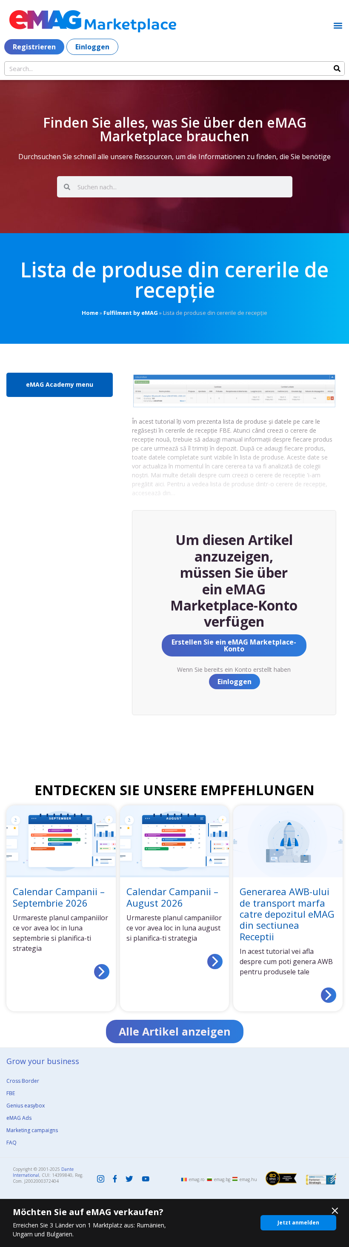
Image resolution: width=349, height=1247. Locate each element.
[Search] (337, 68)
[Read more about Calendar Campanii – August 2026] (215, 961)
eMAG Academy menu (59, 384)
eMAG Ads (18, 1117)
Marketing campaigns (32, 1130)
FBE (10, 1093)
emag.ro (196, 1179)
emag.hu (248, 1179)
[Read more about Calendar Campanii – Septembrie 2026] (101, 971)
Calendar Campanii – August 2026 (172, 897)
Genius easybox (25, 1105)
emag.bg (222, 1179)
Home (90, 313)
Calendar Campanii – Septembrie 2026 (59, 897)
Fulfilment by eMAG (130, 313)
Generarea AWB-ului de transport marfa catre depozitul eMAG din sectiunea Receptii (287, 914)
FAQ (11, 1142)
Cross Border (22, 1080)
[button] (338, 25)
